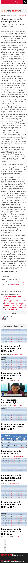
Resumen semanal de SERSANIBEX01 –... (11, 452)
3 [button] (5, 544)
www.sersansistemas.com (16, 284)
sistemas (3, 15)
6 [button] (5, 551)
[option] (14, 369)
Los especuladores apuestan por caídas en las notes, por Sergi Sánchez (15, 304)
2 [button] (5, 542)
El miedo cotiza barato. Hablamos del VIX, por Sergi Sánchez (15, 308)
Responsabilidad (14, 560)
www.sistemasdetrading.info (17, 282)
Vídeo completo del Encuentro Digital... (10, 401)
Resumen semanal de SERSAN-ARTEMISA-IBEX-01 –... (11, 375)
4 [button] (5, 546)
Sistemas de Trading (11, 2)
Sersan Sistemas (22, 15)
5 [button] (5, 548)
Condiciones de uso (5, 560)
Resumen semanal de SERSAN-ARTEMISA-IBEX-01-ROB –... (11, 348)
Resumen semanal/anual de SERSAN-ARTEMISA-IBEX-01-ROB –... (12, 426)
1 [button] (5, 539)
